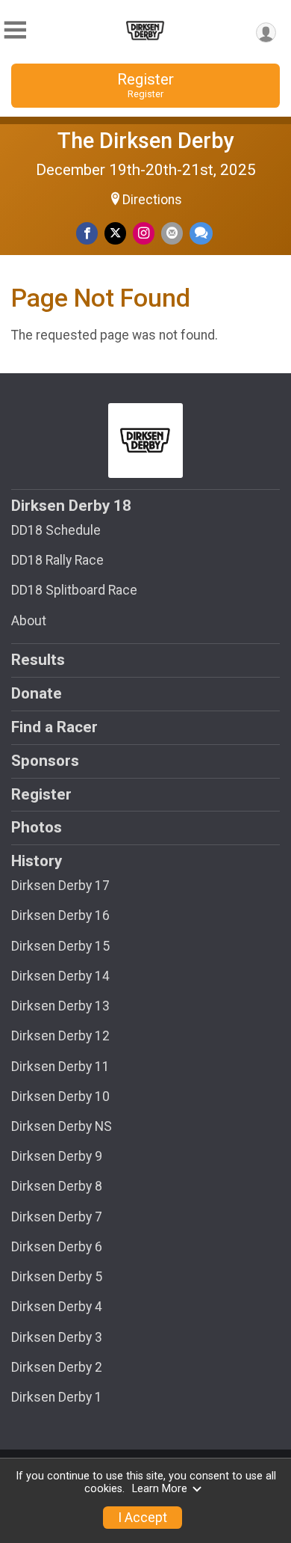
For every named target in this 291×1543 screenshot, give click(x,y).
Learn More (159, 1488)
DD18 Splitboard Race (74, 590)
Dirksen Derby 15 (60, 946)
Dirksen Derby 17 (60, 885)
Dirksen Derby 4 (56, 1306)
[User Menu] (266, 32)
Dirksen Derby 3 (56, 1337)
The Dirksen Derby (145, 140)
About (28, 620)
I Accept (142, 1517)
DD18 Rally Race (57, 560)
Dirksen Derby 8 (56, 1186)
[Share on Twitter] (115, 233)
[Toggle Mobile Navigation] (15, 30)
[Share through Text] (201, 233)
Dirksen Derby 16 (60, 915)
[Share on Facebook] (87, 233)
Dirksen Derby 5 (56, 1276)
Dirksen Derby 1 (56, 1397)
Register (145, 84)
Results (38, 660)
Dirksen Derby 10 (60, 1096)
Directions (152, 199)
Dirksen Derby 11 (60, 1066)
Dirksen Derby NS (61, 1126)
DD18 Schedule (56, 530)
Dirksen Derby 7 (56, 1216)
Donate (36, 693)
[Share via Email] (172, 233)
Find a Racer (54, 727)
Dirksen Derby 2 (56, 1367)
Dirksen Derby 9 (56, 1156)
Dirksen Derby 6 (56, 1246)
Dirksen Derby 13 (60, 1005)
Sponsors (45, 761)
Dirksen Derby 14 (60, 976)
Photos (36, 827)
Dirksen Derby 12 (60, 1035)
